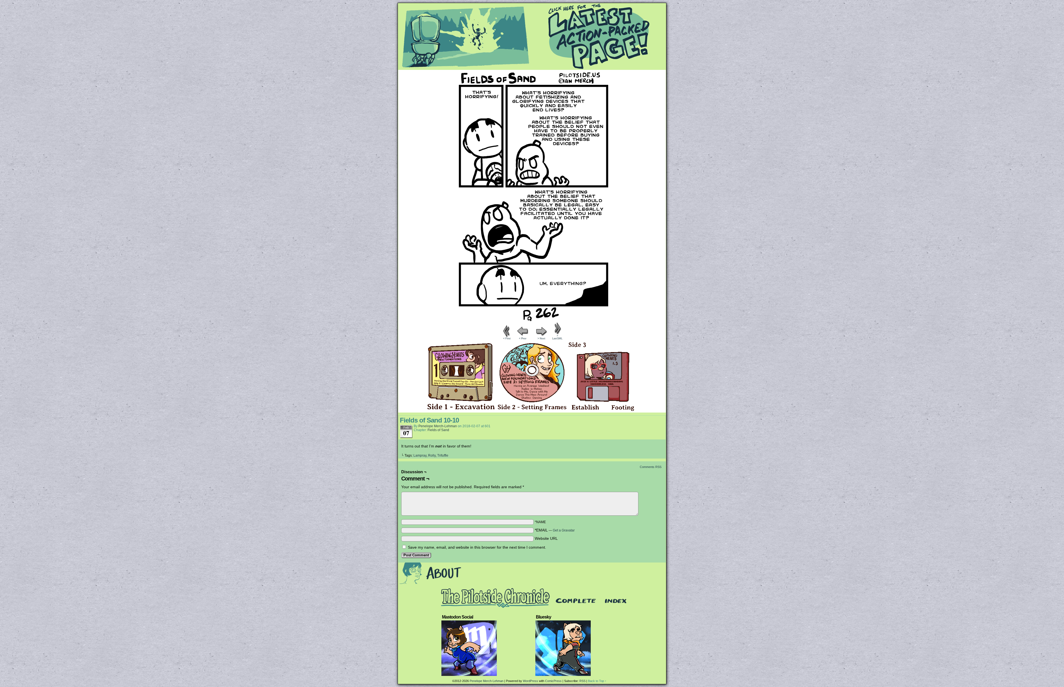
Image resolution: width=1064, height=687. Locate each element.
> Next (541, 338)
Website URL (546, 538)
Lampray (419, 455)
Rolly (432, 455)
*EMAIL (555, 530)
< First (507, 338)
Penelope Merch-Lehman (437, 426)
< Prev (522, 338)
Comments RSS (650, 467)
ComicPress (553, 681)
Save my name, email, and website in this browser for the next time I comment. (477, 547)
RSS (582, 681)
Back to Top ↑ (597, 681)
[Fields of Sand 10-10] (532, 319)
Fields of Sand (438, 430)
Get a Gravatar (564, 530)
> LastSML (557, 337)
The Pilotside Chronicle (532, 36)
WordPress (530, 681)
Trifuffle (442, 455)
